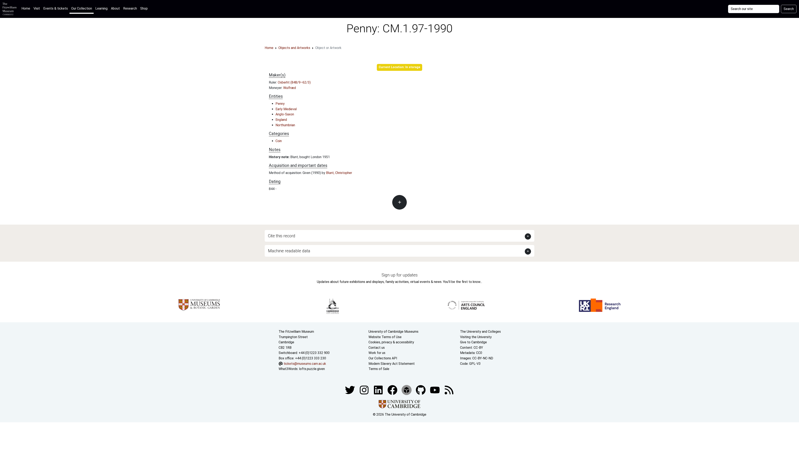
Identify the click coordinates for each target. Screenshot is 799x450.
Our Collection (81, 8)
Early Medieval (286, 109)
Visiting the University (476, 337)
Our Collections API (382, 358)
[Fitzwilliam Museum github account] (421, 390)
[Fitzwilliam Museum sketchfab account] (407, 390)
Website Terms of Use (385, 337)
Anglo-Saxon (284, 114)
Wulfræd (289, 88)
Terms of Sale (378, 369)
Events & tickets (55, 8)
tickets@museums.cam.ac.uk (305, 364)
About (115, 8)
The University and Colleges (480, 332)
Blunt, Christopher (339, 173)
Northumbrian (285, 125)
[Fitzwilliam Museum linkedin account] (393, 390)
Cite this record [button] (281, 235)
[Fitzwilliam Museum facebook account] (379, 390)
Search (789, 9)
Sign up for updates (400, 275)
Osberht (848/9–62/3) (294, 82)
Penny (280, 104)
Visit (36, 8)
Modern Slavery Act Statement (391, 364)
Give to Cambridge (473, 342)
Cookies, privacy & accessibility (391, 342)
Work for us (376, 353)
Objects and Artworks (294, 48)
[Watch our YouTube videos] (435, 390)
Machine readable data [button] (289, 250)
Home (26, 8)
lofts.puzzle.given (312, 369)
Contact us (376, 348)
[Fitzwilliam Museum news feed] (449, 390)
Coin (278, 141)
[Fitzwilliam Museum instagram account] (364, 390)
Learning (101, 8)
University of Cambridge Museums (393, 332)
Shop (144, 8)
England (281, 120)
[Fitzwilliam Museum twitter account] (350, 390)
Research (130, 8)
